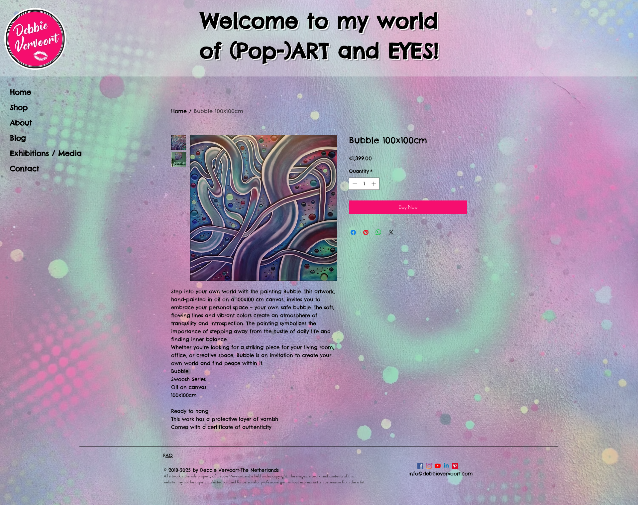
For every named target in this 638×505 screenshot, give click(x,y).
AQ (169, 455)
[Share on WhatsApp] (378, 232)
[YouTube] (438, 466)
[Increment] (374, 183)
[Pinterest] (455, 466)
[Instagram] (429, 466)
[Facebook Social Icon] (420, 466)
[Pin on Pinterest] (366, 232)
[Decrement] (354, 183)
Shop (19, 107)
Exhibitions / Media (43, 153)
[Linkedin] (446, 466)
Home (20, 92)
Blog (18, 138)
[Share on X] (391, 232)
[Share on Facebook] (353, 232)
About (21, 122)
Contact (24, 168)
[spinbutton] (364, 183)
